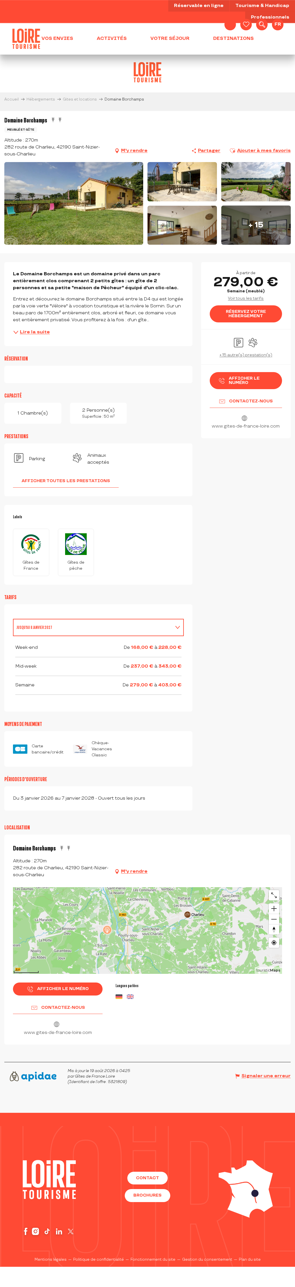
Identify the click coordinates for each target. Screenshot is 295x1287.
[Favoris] (246, 24)
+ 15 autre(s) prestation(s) (246, 354)
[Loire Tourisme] (26, 38)
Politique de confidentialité (98, 1259)
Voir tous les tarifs (246, 298)
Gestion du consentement (207, 1259)
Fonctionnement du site (153, 1259)
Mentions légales (51, 1259)
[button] (262, 24)
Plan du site (250, 1259)
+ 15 (256, 225)
